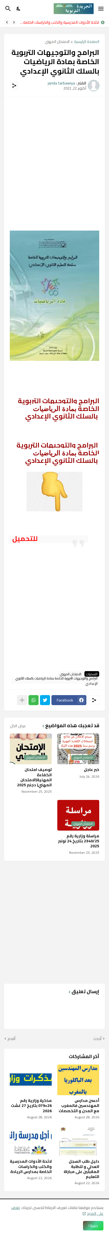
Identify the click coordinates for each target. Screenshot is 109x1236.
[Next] (7, 22)
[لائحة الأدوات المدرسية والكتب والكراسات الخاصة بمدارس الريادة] (31, 1140)
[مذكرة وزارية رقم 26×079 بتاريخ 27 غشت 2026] (31, 1080)
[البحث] (7, 8)
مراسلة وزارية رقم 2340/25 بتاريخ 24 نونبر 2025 (78, 841)
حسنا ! (93, 1225)
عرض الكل (18, 726)
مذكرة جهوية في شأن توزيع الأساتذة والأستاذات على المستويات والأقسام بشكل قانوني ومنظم (58, 22)
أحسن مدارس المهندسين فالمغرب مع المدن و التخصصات (79, 1105)
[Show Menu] (101, 8)
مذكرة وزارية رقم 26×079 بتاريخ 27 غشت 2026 (31, 1105)
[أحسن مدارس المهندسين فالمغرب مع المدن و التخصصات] (78, 1080)
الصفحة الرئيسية (86, 42)
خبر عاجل (91, 769)
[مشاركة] (14, 85)
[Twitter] (45, 700)
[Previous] (14, 22)
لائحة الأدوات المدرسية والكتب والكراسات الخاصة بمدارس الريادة (31, 1166)
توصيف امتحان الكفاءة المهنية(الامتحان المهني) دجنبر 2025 (34, 777)
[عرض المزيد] (22, 700)
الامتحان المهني (57, 42)
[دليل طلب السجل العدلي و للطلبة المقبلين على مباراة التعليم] (78, 1140)
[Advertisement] (54, 157)
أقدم (11, 1039)
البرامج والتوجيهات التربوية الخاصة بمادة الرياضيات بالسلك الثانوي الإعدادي (56, 681)
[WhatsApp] (34, 700)
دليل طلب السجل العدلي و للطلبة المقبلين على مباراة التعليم (81, 1169)
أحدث (97, 1039)
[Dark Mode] (18, 8)
